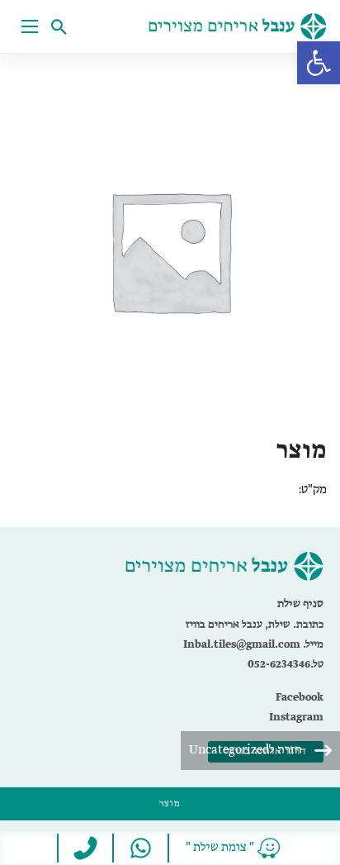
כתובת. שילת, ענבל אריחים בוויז (254, 625)
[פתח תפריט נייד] (29, 26)
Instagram (296, 718)
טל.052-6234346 (285, 665)
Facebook (299, 698)
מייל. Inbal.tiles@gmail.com (253, 645)
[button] (318, 62)
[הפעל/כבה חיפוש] (62, 26)
